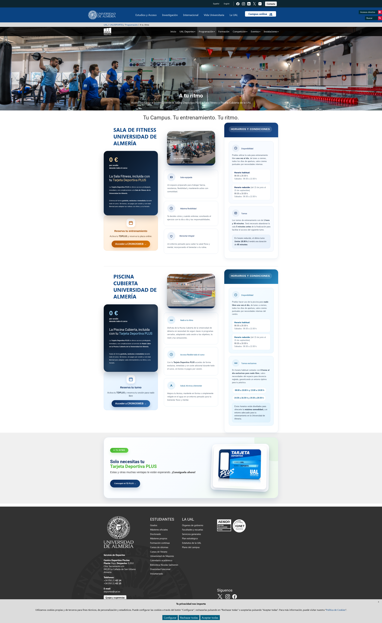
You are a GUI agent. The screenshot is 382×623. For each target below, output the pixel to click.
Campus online (258, 14)
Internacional (190, 15)
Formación (223, 31)
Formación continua (160, 542)
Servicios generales (191, 534)
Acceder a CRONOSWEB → (131, 244)
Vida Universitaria (214, 15)
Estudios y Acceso (146, 15)
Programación (131, 24)
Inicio (173, 31)
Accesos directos (367, 12)
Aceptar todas (210, 617)
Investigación (170, 15)
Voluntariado (156, 573)
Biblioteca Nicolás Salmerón (164, 564)
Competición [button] (239, 31)
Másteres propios (158, 538)
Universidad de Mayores (162, 555)
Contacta (271, 3)
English (226, 4)
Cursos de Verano (158, 551)
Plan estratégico (190, 538)
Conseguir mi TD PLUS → (125, 483)
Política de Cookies (335, 609)
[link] (271, 3)
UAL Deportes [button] (187, 31)
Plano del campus (191, 547)
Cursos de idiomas (159, 547)
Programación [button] (206, 31)
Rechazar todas (189, 617)
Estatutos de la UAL (191, 542)
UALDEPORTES (116, 24)
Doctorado (155, 534)
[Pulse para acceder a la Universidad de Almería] (119, 531)
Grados (153, 525)
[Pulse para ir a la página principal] (102, 15)
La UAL (234, 15)
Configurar (170, 617)
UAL (106, 24)
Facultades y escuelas (192, 529)
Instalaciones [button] (270, 31)
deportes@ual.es (112, 591)
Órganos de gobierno (192, 525)
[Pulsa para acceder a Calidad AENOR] (231, 525)
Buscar (369, 18)
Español (216, 4)
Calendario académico (161, 560)
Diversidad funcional (160, 569)
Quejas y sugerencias (115, 597)
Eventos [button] (255, 31)
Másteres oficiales (159, 529)
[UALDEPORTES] (107, 31)
